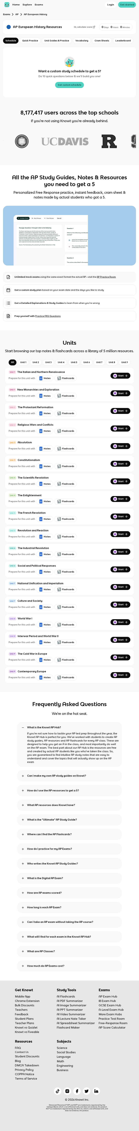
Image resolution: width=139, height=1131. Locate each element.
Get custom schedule (69, 85)
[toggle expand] (22, 727)
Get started (127, 4)
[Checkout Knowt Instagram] (67, 1091)
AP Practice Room (106, 277)
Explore (27, 4)
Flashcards (68, 378)
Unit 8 (112, 362)
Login (110, 4)
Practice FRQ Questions (48, 316)
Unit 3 (48, 362)
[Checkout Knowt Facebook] (77, 1091)
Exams (39, 4)
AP (17, 14)
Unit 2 (36, 362)
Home (16, 4)
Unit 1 (23, 362)
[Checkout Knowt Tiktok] (57, 1091)
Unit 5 (74, 362)
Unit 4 (61, 362)
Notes (47, 378)
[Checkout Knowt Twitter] (86, 1091)
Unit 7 (99, 362)
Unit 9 (124, 362)
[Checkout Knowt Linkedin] (96, 1091)
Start (121, 375)
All (12, 362)
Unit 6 (86, 362)
